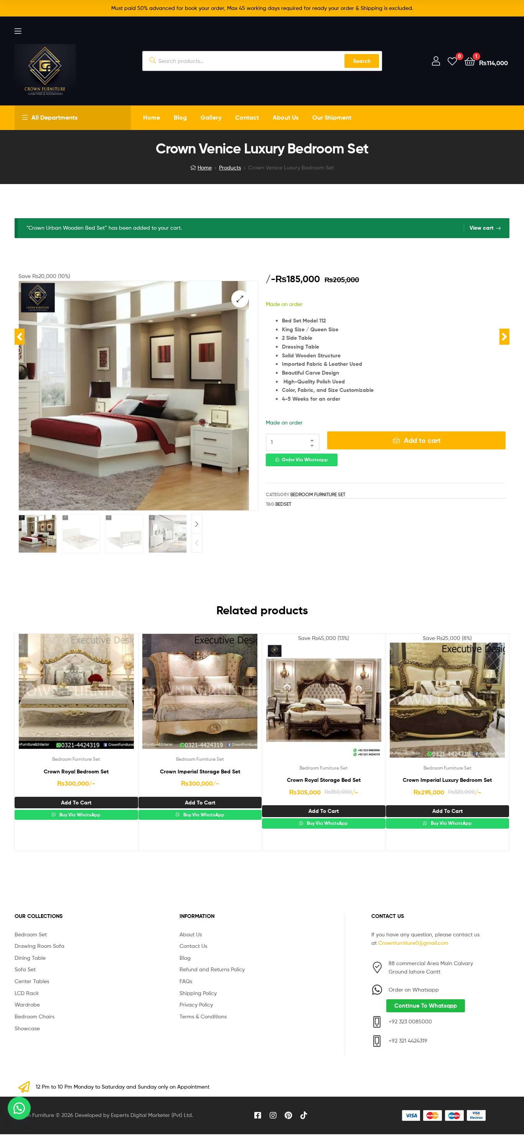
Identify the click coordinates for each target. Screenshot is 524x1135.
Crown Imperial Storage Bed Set (200, 771)
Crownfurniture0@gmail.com (413, 942)
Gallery (211, 117)
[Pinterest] (288, 1115)
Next (197, 524)
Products (230, 167)
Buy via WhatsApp (79, 815)
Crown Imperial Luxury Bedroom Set (447, 779)
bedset (283, 504)
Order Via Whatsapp (305, 459)
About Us (285, 117)
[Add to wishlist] (57, 697)
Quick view (94, 697)
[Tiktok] (304, 1115)
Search (362, 61)
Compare (76, 697)
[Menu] (18, 30)
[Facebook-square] (258, 1115)
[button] (240, 299)
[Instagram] (273, 1115)
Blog (180, 117)
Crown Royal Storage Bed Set (324, 779)
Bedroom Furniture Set (317, 494)
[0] (452, 60)
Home (151, 117)
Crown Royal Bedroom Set (76, 771)
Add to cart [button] (76, 802)
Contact (247, 117)
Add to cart (422, 440)
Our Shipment (331, 117)
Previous (197, 543)
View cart (481, 227)
